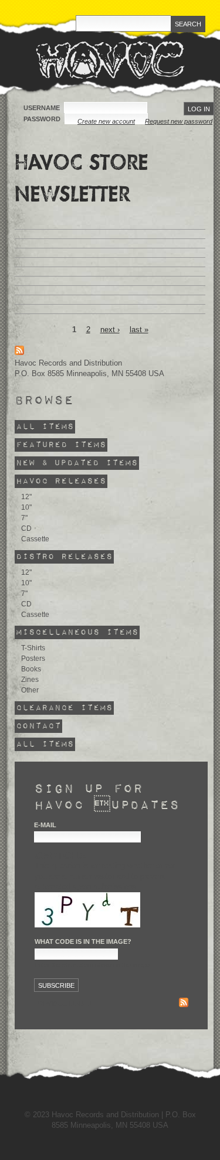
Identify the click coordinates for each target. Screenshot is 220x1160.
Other (30, 690)
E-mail (45, 824)
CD (26, 528)
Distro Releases (64, 556)
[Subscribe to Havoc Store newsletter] (19, 352)
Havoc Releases (61, 481)
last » (139, 329)
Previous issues (63, 1003)
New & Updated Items (77, 463)
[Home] (110, 60)
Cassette (35, 539)
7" (24, 518)
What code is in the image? (83, 941)
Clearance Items (64, 708)
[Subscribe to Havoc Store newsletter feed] (183, 1004)
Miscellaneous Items (77, 632)
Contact (38, 726)
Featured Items (61, 445)
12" (26, 497)
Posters (33, 658)
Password (42, 118)
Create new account (106, 121)
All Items (45, 426)
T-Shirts (33, 648)
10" (26, 507)
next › (110, 329)
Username (42, 107)
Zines (30, 679)
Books (31, 669)
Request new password (178, 121)
